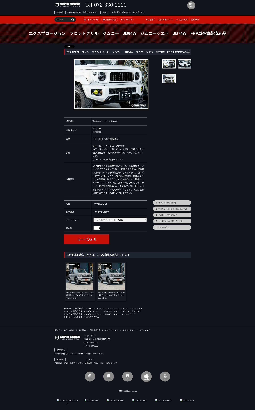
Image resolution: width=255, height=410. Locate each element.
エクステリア (135, 311)
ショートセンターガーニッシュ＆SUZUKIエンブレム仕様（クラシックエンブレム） (79, 295)
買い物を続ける (164, 227)
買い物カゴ (127, 19)
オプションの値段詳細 (167, 203)
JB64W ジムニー (113, 314)
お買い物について (165, 19)
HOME (69, 308)
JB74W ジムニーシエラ (115, 311)
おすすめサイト (129, 330)
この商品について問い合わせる (170, 221)
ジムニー (91, 308)
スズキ (88, 311)
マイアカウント (92, 19)
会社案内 (82, 330)
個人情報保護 (95, 330)
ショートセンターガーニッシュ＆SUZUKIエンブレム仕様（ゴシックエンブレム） (111, 295)
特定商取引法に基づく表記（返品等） (173, 209)
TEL (106, 5)
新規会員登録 (110, 19)
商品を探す (150, 19)
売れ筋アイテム (92, 317)
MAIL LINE (191, 5)
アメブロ (146, 376)
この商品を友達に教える (167, 215)
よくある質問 (182, 19)
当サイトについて (112, 330)
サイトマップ (144, 330)
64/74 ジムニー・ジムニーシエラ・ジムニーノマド (121, 308)
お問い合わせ (69, 330)
